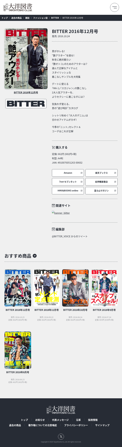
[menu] (114, 7)
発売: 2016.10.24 (61, 36)
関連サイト (63, 205)
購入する (62, 147)
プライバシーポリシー (76, 425)
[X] (61, 437)
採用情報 (93, 420)
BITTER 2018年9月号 (104, 310)
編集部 (60, 229)
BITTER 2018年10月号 (75, 310)
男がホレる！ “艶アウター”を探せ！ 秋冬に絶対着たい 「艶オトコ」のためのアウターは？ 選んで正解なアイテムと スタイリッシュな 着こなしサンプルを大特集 (69, 63)
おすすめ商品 (17, 255)
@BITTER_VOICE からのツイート (70, 236)
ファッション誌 (40, 17)
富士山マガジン (101, 190)
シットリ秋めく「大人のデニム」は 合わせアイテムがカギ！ (70, 117)
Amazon (68, 173)
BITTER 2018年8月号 (17, 372)
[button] (68, 173)
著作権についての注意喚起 (42, 425)
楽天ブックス (101, 173)
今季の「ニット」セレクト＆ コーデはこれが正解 (66, 129)
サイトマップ (102, 425)
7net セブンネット (68, 181)
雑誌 (27, 17)
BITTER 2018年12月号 (18, 310)
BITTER (55, 17)
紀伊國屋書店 (101, 181)
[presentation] (25, 58)
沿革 (78, 420)
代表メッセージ (60, 420)
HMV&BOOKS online (68, 190)
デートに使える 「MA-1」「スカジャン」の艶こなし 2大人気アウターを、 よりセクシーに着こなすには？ (69, 90)
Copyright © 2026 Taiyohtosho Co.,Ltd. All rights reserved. (61, 442)
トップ (4, 17)
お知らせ (40, 420)
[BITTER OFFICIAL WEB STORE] (85, 213)
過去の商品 (16, 17)
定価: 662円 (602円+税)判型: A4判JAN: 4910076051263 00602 (67, 158)
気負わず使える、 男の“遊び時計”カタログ (65, 106)
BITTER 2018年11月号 (47, 310)
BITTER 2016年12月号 (72, 17)
